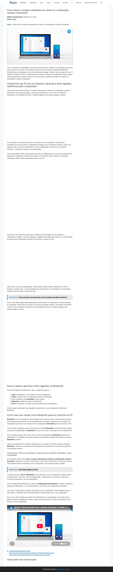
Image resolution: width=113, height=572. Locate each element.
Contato (67, 569)
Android (65, 2)
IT (72, 2)
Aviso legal (60, 569)
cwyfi (14, 19)
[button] (101, 2)
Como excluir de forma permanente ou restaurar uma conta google (29, 555)
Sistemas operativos (91, 2)
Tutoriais (56, 2)
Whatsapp (23, 2)
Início (9, 24)
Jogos (48, 2)
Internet (78, 2)
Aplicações (33, 2)
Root (41, 2)
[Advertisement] (40, 110)
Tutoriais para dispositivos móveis (19, 551)
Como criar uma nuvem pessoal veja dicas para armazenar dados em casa (31, 553)
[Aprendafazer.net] (13, 2)
